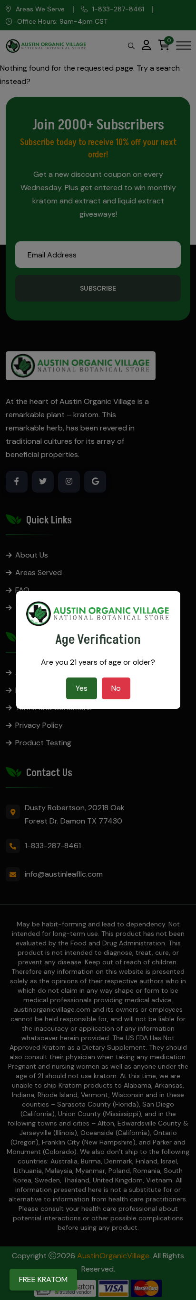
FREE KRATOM (43, 1279)
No (116, 688)
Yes (82, 688)
